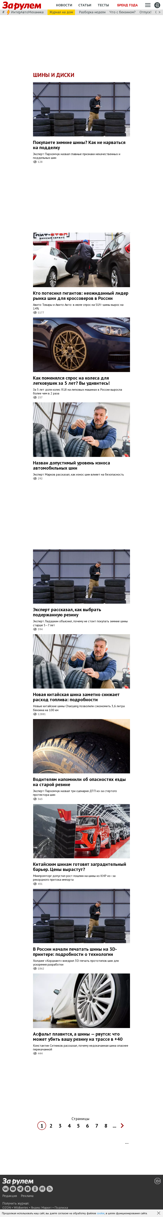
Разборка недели (92, 12)
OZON (6, 1207)
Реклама (27, 1196)
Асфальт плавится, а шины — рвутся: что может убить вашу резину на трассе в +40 (78, 1036)
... (114, 1125)
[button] (159, 1213)
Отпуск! (145, 12)
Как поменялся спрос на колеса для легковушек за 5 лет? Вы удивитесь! (71, 380)
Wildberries (21, 1207)
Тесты (103, 5)
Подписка (61, 1207)
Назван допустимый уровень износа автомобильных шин (71, 465)
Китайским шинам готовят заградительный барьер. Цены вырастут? (79, 866)
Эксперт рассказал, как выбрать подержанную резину (67, 612)
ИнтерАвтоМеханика (27, 12)
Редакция (9, 1196)
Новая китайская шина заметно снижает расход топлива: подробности (76, 697)
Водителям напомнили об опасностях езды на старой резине (79, 781)
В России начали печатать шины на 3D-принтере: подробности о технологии (75, 951)
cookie (101, 1213)
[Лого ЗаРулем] (21, 5)
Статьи (84, 5)
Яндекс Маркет (41, 1207)
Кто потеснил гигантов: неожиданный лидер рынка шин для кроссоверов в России (80, 295)
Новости (64, 5)
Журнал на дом (61, 12)
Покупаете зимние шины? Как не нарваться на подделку (79, 145)
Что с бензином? (123, 12)
